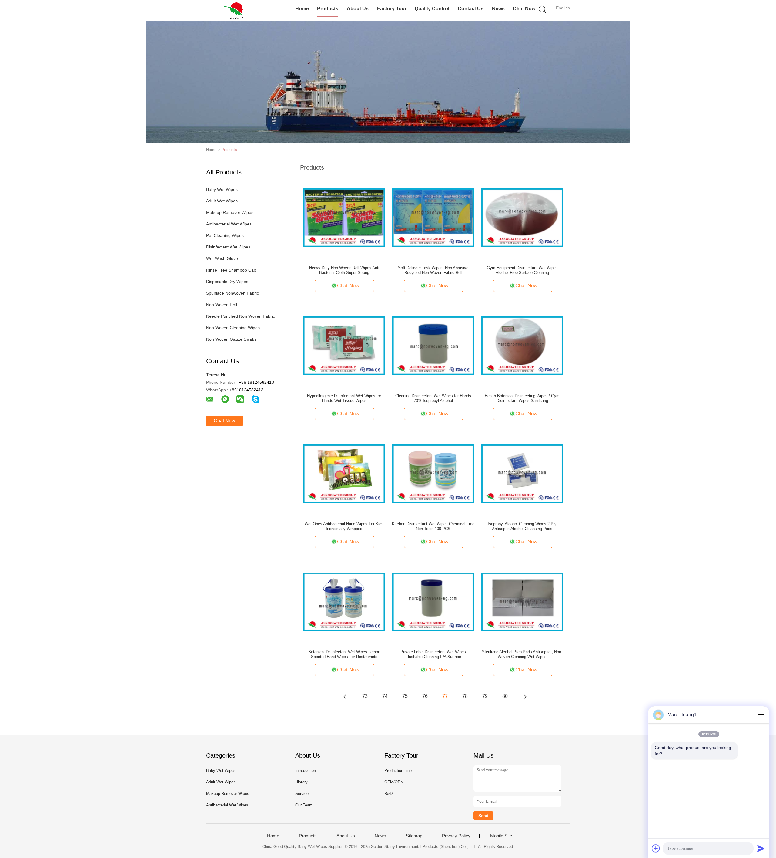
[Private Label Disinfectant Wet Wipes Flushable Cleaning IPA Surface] (433, 601)
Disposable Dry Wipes (227, 281)
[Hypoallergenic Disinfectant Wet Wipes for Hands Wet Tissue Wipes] (344, 345)
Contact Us (470, 8)
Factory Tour (391, 8)
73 (365, 696)
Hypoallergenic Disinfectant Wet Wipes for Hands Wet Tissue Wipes (344, 398)
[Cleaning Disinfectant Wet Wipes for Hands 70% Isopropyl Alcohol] (433, 345)
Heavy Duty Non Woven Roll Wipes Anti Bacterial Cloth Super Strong (344, 270)
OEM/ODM (394, 782)
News (498, 8)
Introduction (305, 770)
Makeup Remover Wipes (229, 212)
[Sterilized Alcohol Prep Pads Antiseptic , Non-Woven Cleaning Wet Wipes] (522, 601)
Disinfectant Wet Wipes (228, 247)
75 (405, 696)
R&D (388, 793)
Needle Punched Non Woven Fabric (240, 316)
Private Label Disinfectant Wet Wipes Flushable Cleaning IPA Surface (433, 654)
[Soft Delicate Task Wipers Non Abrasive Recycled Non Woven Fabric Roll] (433, 217)
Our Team (304, 805)
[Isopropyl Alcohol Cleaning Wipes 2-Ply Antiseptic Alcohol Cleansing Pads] (522, 473)
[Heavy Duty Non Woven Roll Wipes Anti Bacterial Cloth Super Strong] (344, 217)
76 (425, 696)
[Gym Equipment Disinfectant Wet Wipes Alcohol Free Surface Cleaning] (522, 217)
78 (465, 696)
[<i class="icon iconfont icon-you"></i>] (525, 696)
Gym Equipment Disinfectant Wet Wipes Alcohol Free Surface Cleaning (522, 270)
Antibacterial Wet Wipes (229, 223)
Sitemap (414, 836)
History (301, 782)
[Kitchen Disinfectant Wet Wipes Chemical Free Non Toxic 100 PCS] (433, 473)
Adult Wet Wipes (222, 200)
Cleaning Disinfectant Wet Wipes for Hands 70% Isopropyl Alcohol (433, 398)
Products (327, 8)
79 (485, 696)
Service (302, 793)
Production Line (398, 770)
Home (302, 8)
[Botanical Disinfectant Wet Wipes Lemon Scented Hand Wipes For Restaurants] (344, 601)
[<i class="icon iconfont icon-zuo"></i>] (345, 696)
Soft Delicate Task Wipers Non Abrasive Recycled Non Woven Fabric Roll (433, 270)
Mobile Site (501, 836)
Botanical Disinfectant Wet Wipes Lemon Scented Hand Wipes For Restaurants (344, 654)
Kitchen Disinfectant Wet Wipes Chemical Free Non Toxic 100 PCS (433, 526)
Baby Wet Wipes (222, 189)
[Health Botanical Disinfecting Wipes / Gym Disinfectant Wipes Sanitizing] (522, 345)
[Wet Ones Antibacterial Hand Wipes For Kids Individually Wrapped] (344, 473)
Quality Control (432, 8)
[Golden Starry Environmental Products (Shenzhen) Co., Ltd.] (235, 10)
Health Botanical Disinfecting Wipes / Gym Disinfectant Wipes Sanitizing (522, 398)
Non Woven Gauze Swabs (231, 339)
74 (385, 696)
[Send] (761, 848)
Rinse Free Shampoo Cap (231, 270)
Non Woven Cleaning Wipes (233, 327)
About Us (358, 8)
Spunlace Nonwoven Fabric (232, 293)
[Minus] (760, 714)
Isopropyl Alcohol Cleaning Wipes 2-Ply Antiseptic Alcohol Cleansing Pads (522, 526)
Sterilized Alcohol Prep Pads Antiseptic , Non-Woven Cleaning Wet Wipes (522, 654)
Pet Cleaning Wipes (225, 235)
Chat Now (524, 8)
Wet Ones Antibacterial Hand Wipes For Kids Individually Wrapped (344, 526)
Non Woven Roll (221, 304)
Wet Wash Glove (222, 258)
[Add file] (656, 848)
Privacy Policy (456, 836)
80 (505, 696)
